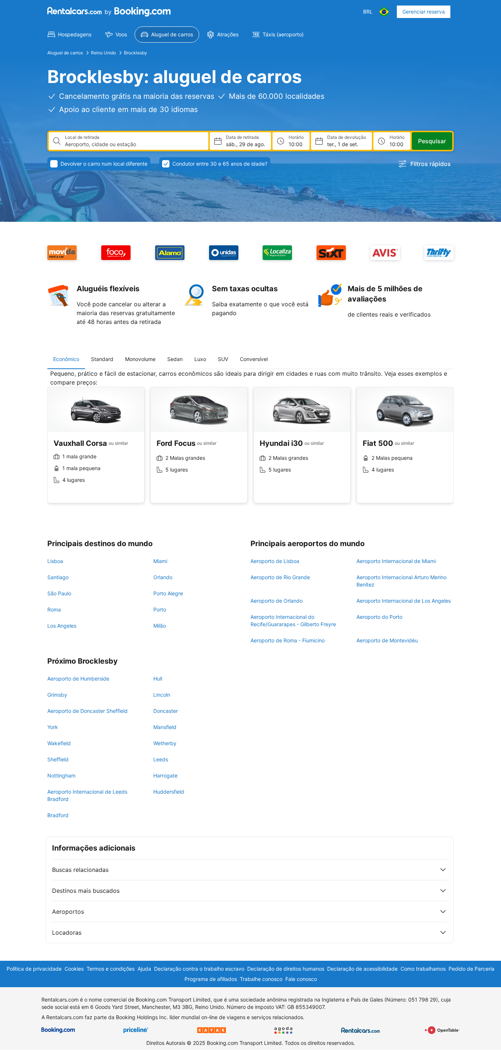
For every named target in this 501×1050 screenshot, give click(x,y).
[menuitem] (69, 34)
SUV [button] (223, 359)
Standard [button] (102, 359)
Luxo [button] (200, 359)
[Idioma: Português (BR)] (384, 11)
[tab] (66, 359)
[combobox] (133, 144)
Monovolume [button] (140, 359)
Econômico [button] (66, 359)
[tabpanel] (250, 442)
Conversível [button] (254, 359)
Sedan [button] (175, 359)
